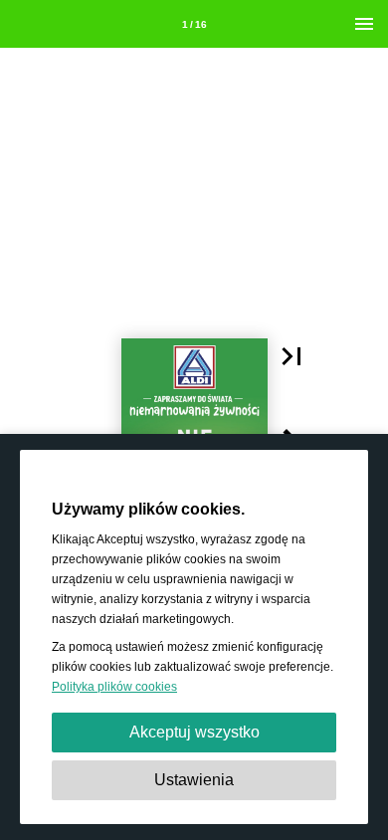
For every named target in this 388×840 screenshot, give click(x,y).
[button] (291, 356)
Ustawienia (194, 779)
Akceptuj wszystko (194, 732)
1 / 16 (194, 24)
